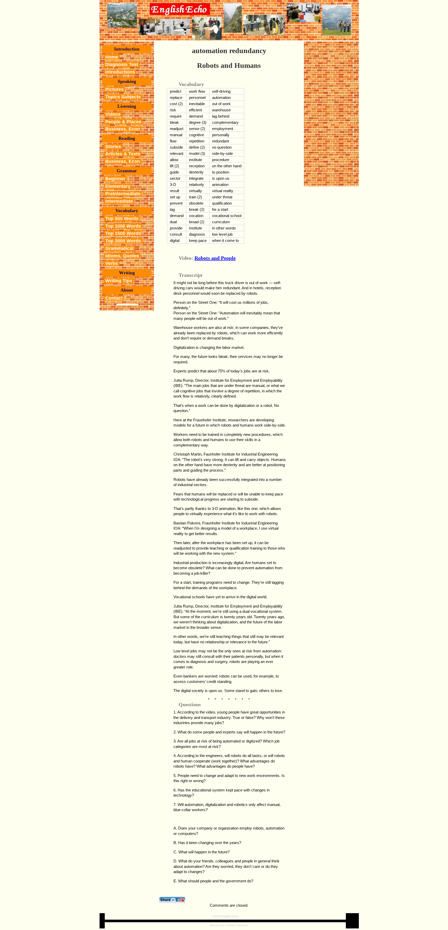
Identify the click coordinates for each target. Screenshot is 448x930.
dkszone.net (217, 925)
